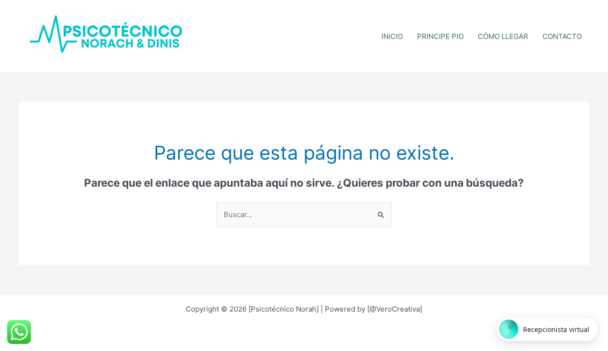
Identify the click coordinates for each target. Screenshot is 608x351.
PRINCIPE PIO (440, 36)
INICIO (392, 36)
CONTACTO (562, 36)
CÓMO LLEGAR (503, 36)
